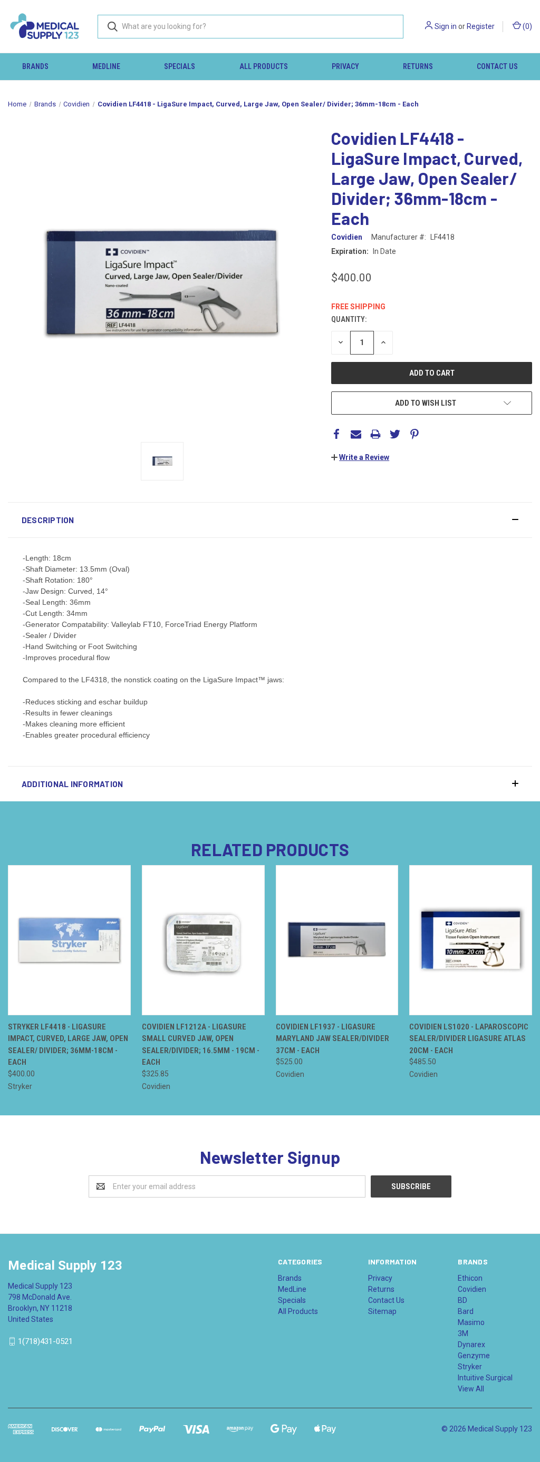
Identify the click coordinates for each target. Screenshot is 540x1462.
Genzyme (474, 1355)
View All (471, 1389)
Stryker (470, 1366)
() (526, 26)
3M (463, 1333)
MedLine (106, 66)
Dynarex (471, 1344)
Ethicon (470, 1278)
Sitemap (382, 1311)
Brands (35, 66)
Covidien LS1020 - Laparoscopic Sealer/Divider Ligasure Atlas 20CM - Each (468, 1038)
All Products (263, 66)
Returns (418, 66)
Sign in (446, 26)
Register (481, 26)
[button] (360, 457)
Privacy (345, 66)
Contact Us (497, 66)
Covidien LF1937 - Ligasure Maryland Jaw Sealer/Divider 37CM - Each (332, 1038)
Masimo (471, 1322)
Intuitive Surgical (485, 1377)
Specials (179, 66)
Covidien (472, 1289)
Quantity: (349, 319)
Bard (466, 1311)
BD (462, 1300)
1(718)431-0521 (45, 1341)
